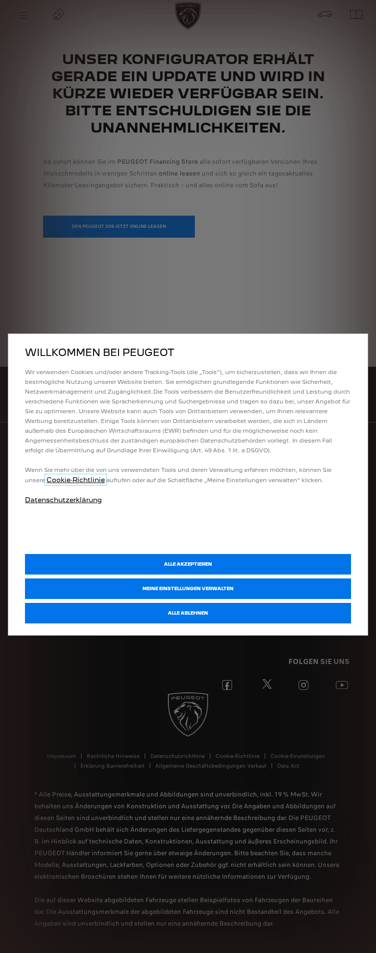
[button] (188, 588)
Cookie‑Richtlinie (76, 480)
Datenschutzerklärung (63, 500)
